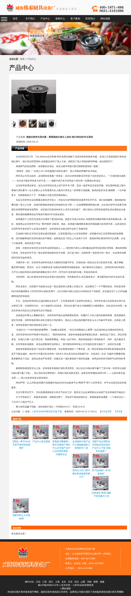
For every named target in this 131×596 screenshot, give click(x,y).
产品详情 (19, 148)
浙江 (51, 581)
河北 (76, 581)
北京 (64, 581)
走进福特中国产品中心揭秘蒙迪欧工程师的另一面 (81, 444)
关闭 (118, 411)
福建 (102, 581)
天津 (70, 581)
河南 (89, 581)
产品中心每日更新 (41, 441)
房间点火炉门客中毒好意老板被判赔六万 (81, 473)
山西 (83, 581)
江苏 (44, 581)
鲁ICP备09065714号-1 (49, 585)
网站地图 (66, 588)
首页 (22, 59)
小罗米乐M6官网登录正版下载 (47, 411)
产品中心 (31, 59)
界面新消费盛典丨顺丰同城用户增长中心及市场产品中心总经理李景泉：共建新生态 (61, 448)
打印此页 (105, 411)
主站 (38, 581)
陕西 (95, 581)
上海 (57, 581)
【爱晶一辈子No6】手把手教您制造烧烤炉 (21, 444)
